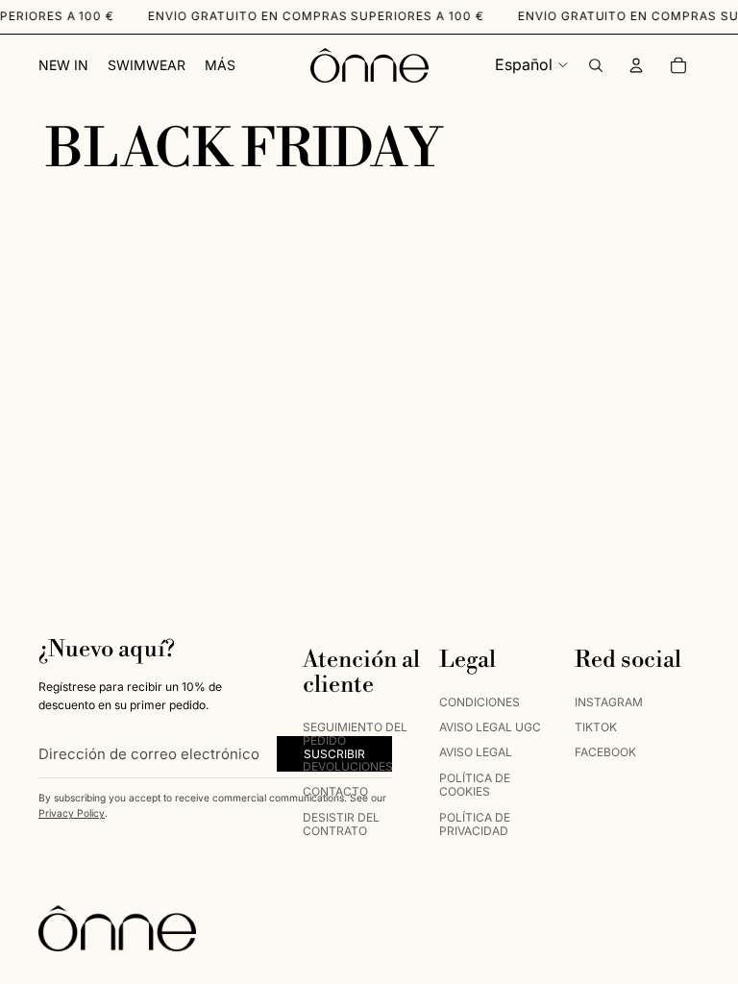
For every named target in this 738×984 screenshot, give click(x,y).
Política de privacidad (474, 823)
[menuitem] (220, 65)
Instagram (609, 701)
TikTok (596, 727)
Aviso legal (475, 752)
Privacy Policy (71, 813)
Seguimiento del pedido (355, 734)
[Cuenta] (636, 65)
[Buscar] (596, 65)
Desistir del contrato (341, 823)
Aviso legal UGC (490, 727)
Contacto (335, 791)
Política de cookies (474, 784)
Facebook (605, 752)
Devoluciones (348, 765)
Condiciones (479, 701)
